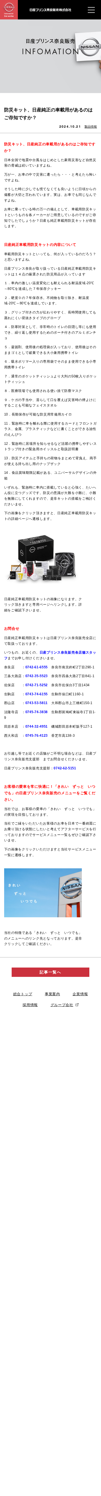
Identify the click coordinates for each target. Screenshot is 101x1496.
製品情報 (90, 126)
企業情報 (80, 994)
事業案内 (52, 994)
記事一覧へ (50, 972)
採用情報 (30, 1005)
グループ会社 (62, 1005)
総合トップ (22, 994)
